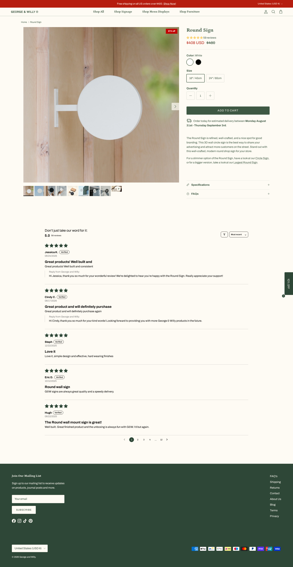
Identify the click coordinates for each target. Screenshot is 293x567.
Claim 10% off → (113, 292)
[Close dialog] (207, 256)
